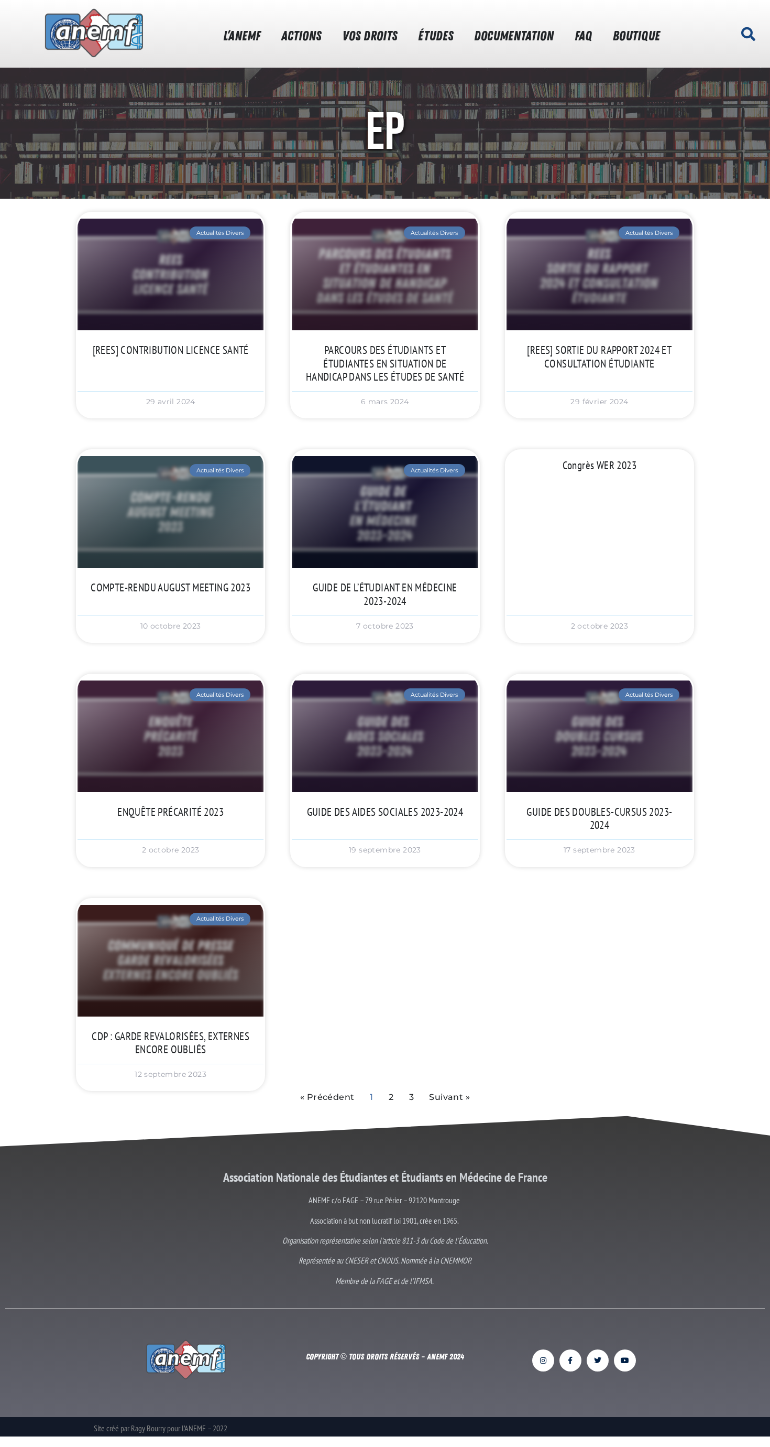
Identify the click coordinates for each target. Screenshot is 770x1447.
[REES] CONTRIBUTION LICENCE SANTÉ (171, 350)
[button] (748, 34)
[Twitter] (598, 1360)
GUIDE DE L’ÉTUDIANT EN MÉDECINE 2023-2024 (385, 594)
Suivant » (449, 1097)
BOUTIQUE (636, 36)
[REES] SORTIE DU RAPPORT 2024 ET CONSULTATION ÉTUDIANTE (599, 356)
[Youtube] (625, 1360)
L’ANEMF (241, 36)
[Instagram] (543, 1360)
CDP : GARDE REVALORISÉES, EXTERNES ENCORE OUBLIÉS (170, 1042)
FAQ (583, 36)
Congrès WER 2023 (599, 465)
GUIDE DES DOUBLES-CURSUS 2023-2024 (599, 818)
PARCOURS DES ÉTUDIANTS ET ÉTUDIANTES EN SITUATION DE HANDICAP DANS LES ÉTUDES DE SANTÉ (385, 363)
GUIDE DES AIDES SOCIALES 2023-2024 (385, 812)
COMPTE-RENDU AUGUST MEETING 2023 (170, 587)
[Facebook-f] (570, 1360)
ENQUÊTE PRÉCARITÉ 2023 (170, 812)
